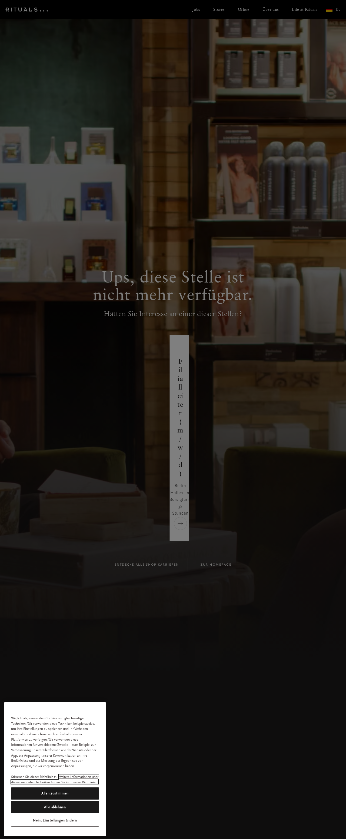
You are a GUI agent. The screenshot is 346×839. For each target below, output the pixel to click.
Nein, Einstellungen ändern (55, 820)
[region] (55, 769)
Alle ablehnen (55, 807)
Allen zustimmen (55, 793)
